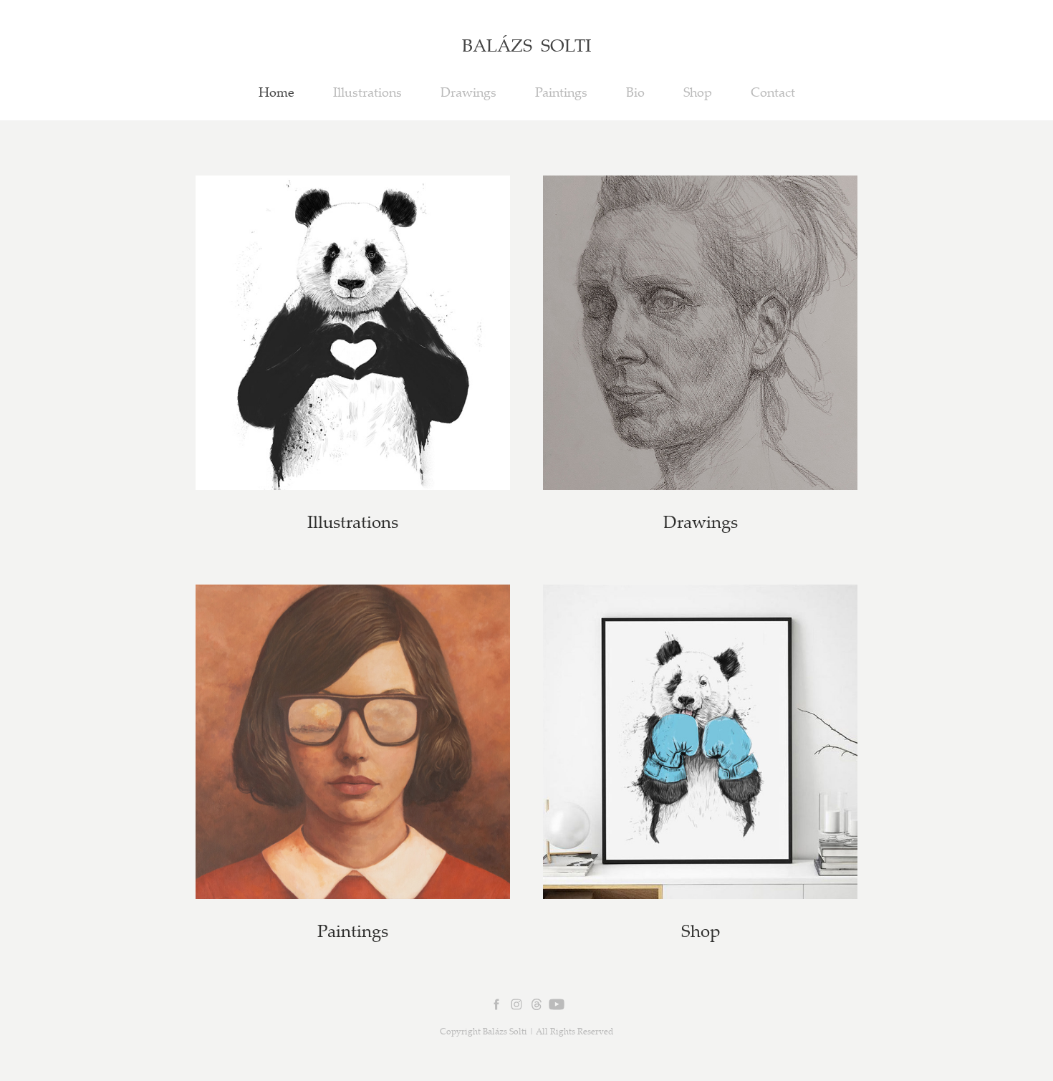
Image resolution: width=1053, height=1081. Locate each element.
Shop (697, 91)
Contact (773, 91)
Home (276, 91)
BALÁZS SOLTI (526, 45)
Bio (635, 91)
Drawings (468, 91)
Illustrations (367, 91)
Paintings (561, 91)
